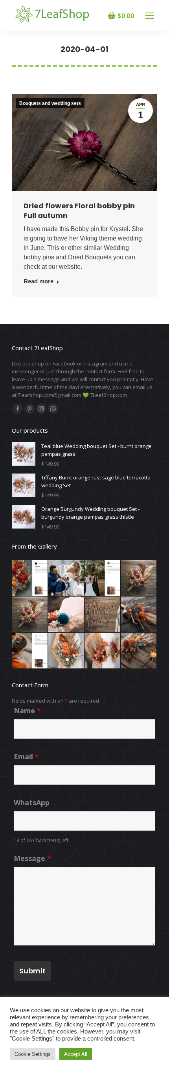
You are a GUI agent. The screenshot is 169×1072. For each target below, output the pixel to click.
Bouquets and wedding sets (50, 103)
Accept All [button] (75, 1054)
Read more (38, 281)
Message (32, 858)
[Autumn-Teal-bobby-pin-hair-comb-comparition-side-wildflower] (139, 651)
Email (26, 756)
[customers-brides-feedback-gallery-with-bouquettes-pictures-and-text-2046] (30, 578)
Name (27, 710)
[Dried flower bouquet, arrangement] (30, 615)
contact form (100, 371)
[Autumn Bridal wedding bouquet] (139, 578)
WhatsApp (32, 802)
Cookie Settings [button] (33, 1054)
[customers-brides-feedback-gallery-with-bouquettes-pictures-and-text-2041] (102, 578)
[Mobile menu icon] (149, 15)
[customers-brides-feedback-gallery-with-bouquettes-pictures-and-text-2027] (66, 578)
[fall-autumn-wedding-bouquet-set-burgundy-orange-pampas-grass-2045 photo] (102, 615)
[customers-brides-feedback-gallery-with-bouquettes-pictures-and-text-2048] (30, 651)
